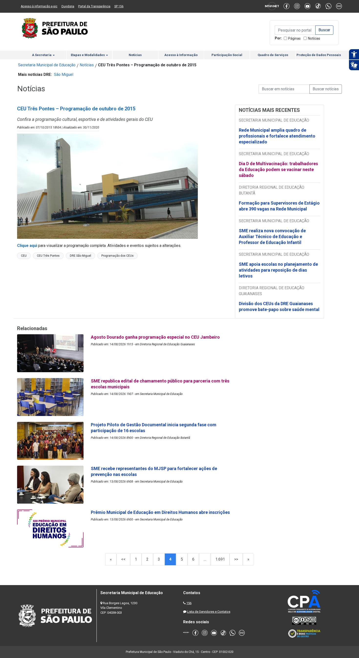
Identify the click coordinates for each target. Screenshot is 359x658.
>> (236, 559)
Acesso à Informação (181, 55)
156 (188, 603)
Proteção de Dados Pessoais (318, 55)
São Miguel (63, 74)
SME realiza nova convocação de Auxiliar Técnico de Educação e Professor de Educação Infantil (272, 236)
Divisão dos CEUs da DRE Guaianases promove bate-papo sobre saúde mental (279, 306)
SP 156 (119, 6)
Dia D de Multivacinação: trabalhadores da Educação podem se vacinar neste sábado (278, 169)
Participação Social (226, 55)
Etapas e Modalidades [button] (88, 55)
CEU (24, 255)
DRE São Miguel (80, 255)
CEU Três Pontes (48, 255)
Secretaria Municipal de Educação (46, 65)
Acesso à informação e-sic (39, 6)
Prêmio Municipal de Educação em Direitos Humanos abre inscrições (161, 512)
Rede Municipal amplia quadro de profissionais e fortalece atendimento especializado (277, 135)
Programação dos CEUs (117, 255)
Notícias (314, 38)
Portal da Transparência (94, 6)
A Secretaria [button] (42, 55)
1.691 (220, 559)
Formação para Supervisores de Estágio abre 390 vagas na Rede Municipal (279, 205)
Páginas (294, 38)
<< (123, 559)
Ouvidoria (67, 6)
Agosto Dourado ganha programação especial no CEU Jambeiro (155, 337)
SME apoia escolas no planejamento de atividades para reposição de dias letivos (278, 270)
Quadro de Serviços (273, 55)
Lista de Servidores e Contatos (208, 611)
